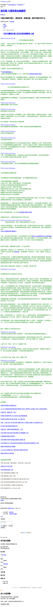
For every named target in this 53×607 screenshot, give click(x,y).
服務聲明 (39, 587)
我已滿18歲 (3, 604)
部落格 (5, 26)
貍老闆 (2, 500)
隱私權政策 (34, 587)
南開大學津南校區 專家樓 (8, 446)
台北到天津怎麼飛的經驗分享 (9, 426)
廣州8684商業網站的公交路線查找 (42, 236)
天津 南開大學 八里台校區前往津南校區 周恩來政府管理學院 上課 (20, 443)
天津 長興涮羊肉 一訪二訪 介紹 (10, 488)
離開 (8, 604)
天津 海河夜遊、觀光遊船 (8, 463)
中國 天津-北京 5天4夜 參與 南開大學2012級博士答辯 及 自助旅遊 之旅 (22, 422)
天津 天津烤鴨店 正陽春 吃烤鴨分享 (12, 485)
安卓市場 (16, 251)
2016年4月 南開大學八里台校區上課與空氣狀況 (14, 450)
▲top (2, 516)
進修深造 (11, 512)
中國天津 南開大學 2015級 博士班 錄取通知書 (14, 416)
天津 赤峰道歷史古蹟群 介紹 (9, 473)
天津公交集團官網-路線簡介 (9, 231)
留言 (12, 508)
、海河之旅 (27, 463)
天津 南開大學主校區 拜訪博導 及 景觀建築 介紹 (15, 433)
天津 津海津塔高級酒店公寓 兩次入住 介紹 (14, 482)
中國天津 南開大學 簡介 (8, 412)
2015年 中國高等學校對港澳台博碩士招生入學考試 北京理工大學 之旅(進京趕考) (24, 409)
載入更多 (3, 519)
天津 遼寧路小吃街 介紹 (8, 476)
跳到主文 (3, 14)
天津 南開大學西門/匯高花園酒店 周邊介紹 (13, 439)
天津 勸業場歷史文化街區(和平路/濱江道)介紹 (15, 479)
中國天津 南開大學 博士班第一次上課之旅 (13, 419)
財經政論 (12, 21)
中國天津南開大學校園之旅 (8, 405)
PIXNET (16, 587)
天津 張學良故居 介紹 (7, 469)
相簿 (4, 24)
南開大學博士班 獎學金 (7, 453)
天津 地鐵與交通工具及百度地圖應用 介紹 (18, 34)
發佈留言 (3, 527)
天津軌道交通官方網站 (35, 74)
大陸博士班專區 (13, 513)
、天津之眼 (19, 463)
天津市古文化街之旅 (6, 466)
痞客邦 (9, 508)
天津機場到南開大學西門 (8, 436)
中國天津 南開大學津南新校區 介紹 (12, 429)
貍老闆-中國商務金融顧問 (13, 11)
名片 (4, 27)
